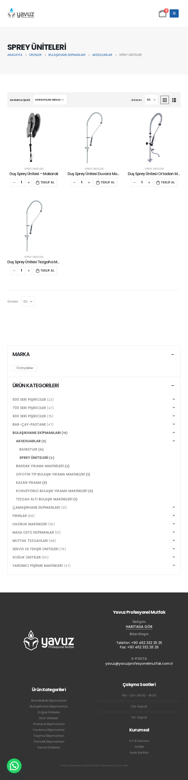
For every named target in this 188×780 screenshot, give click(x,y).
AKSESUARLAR (28, 441)
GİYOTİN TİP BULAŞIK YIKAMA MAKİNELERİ (50, 474)
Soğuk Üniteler (49, 712)
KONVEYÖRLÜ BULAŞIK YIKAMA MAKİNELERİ (51, 490)
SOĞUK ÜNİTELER (26, 557)
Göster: (136, 100)
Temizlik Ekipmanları (48, 741)
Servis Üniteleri (48, 747)
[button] (14, 766)
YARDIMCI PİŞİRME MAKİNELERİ (37, 565)
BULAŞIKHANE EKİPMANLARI (36, 432)
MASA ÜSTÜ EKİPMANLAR (33, 532)
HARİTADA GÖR (139, 626)
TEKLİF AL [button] (47, 182)
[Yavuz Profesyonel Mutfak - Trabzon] (20, 13)
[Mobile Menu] (174, 13)
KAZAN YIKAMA (28, 482)
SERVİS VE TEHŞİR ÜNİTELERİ (35, 549)
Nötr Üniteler (49, 718)
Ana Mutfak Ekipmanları (49, 700)
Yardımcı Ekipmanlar (49, 730)
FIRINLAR (19, 515)
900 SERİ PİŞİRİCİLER (29, 416)
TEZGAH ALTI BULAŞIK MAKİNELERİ (44, 499)
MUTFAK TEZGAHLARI (30, 540)
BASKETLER (28, 449)
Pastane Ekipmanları (49, 724)
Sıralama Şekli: (20, 100)
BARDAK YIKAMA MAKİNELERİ (40, 466)
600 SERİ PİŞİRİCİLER (29, 399)
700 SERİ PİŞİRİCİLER (29, 407)
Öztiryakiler (24, 368)
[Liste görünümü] (174, 100)
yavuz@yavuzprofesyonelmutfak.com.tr (139, 663)
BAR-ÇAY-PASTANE (29, 424)
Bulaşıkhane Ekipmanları (49, 706)
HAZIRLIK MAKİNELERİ (29, 524)
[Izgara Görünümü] (165, 100)
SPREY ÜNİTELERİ (33, 168)
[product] (33, 137)
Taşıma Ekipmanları (49, 736)
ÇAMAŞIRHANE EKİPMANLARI (36, 507)
